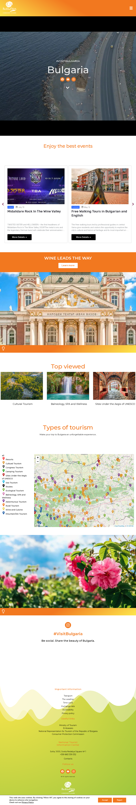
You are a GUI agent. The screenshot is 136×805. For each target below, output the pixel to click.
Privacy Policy (27, 802)
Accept (105, 800)
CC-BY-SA (130, 526)
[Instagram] (73, 79)
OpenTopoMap (119, 526)
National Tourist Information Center (68, 743)
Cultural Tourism (23, 404)
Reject (119, 800)
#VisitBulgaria (68, 61)
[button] (131, 8)
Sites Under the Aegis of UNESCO (115, 404)
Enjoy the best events (68, 146)
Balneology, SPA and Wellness (69, 404)
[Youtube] (68, 79)
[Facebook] (62, 79)
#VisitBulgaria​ (68, 633)
